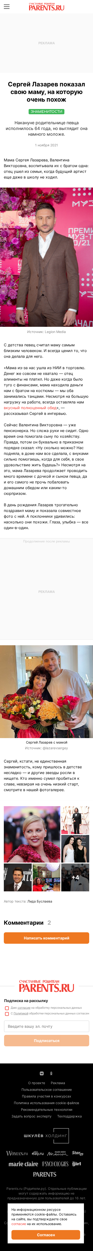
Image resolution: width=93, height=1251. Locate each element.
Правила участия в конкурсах (46, 1096)
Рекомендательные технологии (46, 1109)
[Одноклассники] (51, 1073)
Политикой (21, 1013)
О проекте (36, 1083)
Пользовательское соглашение (46, 1089)
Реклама (58, 1083)
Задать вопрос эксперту (31, 1116)
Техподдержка (69, 1116)
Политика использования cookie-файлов (46, 1103)
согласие (24, 1007)
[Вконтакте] (42, 1073)
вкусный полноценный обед (30, 407)
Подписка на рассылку (26, 1000)
